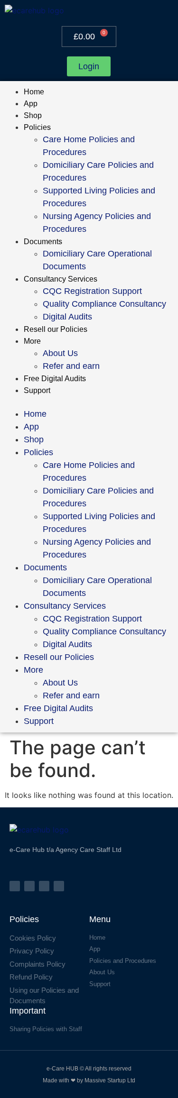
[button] (89, 402)
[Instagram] (29, 886)
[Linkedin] (44, 886)
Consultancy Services (60, 279)
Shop (33, 115)
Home (34, 92)
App (30, 104)
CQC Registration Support (92, 291)
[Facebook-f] (14, 886)
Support (37, 390)
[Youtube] (59, 886)
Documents (43, 242)
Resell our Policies (55, 329)
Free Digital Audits (55, 379)
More (32, 341)
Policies (37, 127)
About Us (60, 353)
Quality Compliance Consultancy (104, 304)
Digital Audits (67, 316)
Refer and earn (71, 366)
